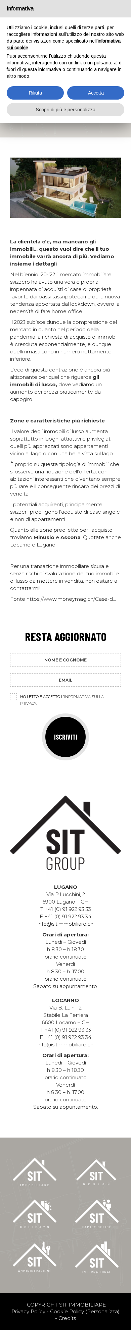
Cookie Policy (67, 1311)
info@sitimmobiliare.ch (65, 924)
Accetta (96, 93)
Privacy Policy (28, 1311)
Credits (67, 1318)
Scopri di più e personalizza (65, 109)
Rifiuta (35, 93)
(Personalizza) (102, 1311)
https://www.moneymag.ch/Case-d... (71, 599)
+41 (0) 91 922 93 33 (68, 909)
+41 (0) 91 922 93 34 (67, 916)
